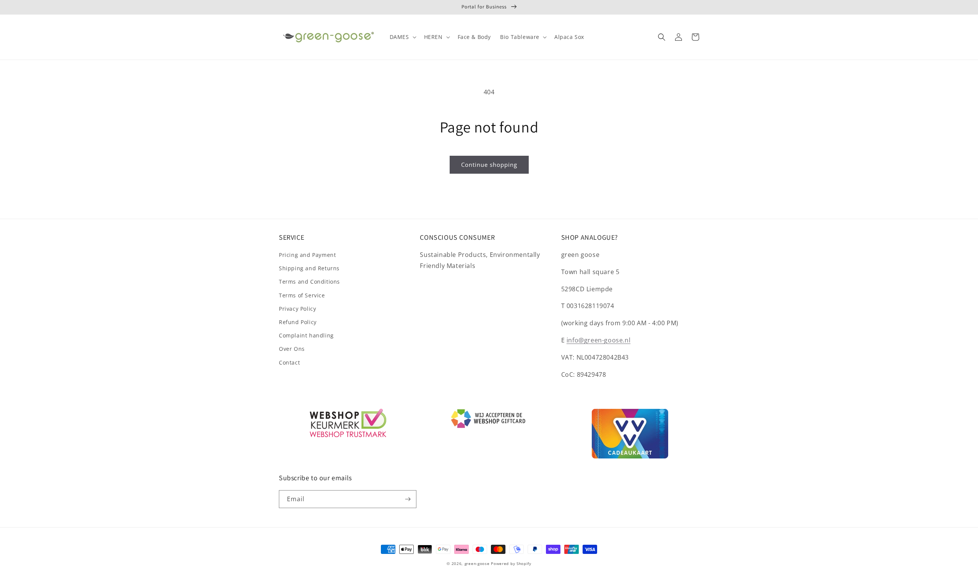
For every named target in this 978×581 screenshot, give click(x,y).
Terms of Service (302, 295)
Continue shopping (489, 164)
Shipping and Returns (309, 268)
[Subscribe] (407, 499)
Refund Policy (298, 322)
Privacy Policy (297, 308)
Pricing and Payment (307, 254)
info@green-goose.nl (598, 340)
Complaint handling (306, 335)
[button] (402, 37)
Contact (289, 362)
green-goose (477, 563)
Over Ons (292, 348)
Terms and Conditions (309, 281)
